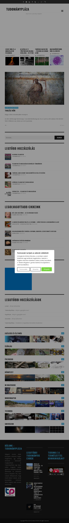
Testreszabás (23, 269)
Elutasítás (35, 269)
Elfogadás (47, 269)
